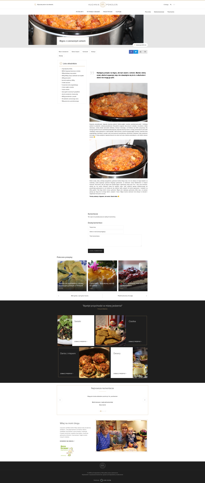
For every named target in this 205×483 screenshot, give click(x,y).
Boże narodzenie (63, 51)
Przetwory (108, 12)
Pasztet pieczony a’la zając (125, 296)
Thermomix (170, 12)
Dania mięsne (75, 51)
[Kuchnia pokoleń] (102, 3)
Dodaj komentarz (96, 251)
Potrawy (80, 12)
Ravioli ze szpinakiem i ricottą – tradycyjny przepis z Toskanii (72, 284)
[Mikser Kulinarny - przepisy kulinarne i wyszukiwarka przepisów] (67, 450)
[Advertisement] (118, 65)
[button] (60, 400)
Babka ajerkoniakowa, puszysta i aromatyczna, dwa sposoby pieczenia (102, 402)
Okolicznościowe (159, 12)
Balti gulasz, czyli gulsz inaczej (79, 296)
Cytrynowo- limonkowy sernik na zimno (102, 284)
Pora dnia (148, 12)
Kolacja (93, 51)
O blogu (166, 4)
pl (171, 4)
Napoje (118, 12)
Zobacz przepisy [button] (80, 341)
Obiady (61, 56)
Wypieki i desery (93, 12)
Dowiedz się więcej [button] (67, 441)
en (174, 4)
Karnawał (85, 51)
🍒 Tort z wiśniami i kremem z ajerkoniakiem (132, 284)
